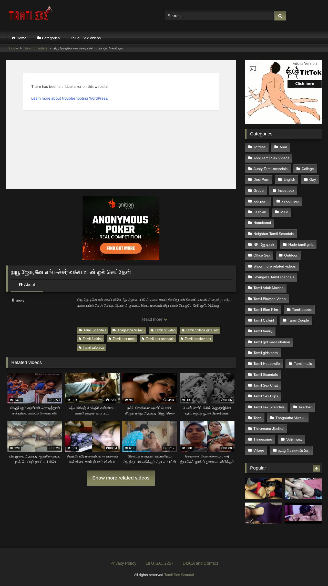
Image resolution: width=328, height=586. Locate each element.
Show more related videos (121, 478)
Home (21, 38)
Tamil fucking (92, 339)
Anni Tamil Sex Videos (271, 158)
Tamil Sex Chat (265, 385)
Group (258, 190)
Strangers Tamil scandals (273, 277)
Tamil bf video (165, 330)
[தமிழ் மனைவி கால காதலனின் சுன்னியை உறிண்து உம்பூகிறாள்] (263, 488)
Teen (257, 418)
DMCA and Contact (200, 563)
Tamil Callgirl (263, 320)
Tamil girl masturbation (271, 342)
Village (258, 450)
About (29, 284)
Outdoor (291, 255)
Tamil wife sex (93, 347)
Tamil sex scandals (160, 339)
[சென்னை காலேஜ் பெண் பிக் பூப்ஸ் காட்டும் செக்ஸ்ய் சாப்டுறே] (263, 513)
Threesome (262, 439)
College (308, 169)
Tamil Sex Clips (265, 396)
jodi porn (260, 201)
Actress (259, 147)
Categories (51, 38)
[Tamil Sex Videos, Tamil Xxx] (31, 14)
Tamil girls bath (265, 353)
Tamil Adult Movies (268, 288)
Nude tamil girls (300, 244)
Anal (283, 147)
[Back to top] (312, 571)
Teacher (305, 407)
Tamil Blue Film (265, 309)
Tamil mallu (303, 363)
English (289, 179)
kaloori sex (290, 201)
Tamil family (262, 331)
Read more (152, 319)
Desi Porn (261, 179)
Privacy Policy (123, 563)
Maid (284, 212)
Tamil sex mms (124, 339)
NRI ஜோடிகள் (263, 244)
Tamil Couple (298, 320)
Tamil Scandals (35, 48)
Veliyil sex (294, 439)
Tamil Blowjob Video (269, 299)
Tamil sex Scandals (268, 407)
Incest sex (286, 190)
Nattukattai (262, 223)
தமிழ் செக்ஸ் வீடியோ (294, 450)
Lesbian (259, 212)
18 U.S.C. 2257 (159, 563)
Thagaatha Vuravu (131, 330)
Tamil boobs (302, 309)
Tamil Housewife (266, 363)
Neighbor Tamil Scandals (273, 234)
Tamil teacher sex (198, 339)
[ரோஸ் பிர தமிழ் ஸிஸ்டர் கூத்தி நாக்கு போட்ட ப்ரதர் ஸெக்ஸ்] (303, 513)
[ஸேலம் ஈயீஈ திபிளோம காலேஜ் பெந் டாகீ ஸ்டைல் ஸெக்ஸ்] (303, 488)
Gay (312, 179)
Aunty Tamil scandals (270, 169)
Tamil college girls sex (202, 330)
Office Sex (261, 255)
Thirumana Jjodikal (268, 429)
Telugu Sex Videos (86, 38)
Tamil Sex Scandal (179, 575)
